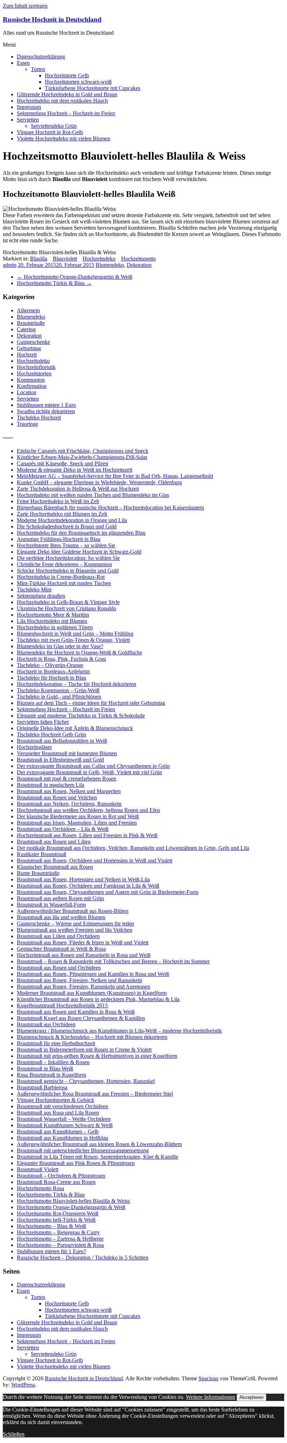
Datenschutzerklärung (41, 57)
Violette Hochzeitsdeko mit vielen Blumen (63, 138)
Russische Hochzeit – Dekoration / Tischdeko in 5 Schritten (82, 1258)
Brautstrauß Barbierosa (42, 1087)
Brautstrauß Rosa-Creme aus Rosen (56, 1182)
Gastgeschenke (33, 342)
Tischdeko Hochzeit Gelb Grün (51, 734)
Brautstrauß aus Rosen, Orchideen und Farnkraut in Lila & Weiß (88, 886)
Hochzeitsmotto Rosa (40, 1188)
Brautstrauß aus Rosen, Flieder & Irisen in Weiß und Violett (82, 942)
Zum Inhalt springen (25, 6)
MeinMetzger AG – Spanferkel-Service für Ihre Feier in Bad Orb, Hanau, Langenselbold (115, 476)
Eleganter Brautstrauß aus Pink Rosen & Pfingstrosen (76, 1163)
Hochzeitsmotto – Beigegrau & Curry (58, 1232)
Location (26, 392)
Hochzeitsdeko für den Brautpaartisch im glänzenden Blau (81, 533)
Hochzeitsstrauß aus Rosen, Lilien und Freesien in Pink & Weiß (87, 835)
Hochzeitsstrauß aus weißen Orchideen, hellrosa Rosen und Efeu (88, 810)
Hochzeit (27, 355)
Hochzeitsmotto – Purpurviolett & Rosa (60, 1245)
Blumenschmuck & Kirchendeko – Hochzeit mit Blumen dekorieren (92, 1037)
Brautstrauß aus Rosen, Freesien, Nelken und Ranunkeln (79, 980)
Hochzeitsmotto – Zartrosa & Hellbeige (60, 1239)
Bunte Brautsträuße (38, 873)
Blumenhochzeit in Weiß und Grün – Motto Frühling (75, 634)
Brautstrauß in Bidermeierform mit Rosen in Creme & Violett (84, 1050)
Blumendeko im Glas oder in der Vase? (60, 646)
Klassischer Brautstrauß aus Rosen (55, 867)
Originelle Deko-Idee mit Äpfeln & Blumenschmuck (75, 728)
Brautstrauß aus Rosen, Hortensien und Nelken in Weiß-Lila (83, 879)
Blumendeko (110, 265)
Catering (26, 329)
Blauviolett (65, 259)
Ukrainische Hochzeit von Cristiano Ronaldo (66, 608)
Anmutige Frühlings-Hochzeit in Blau (58, 539)
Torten (38, 69)
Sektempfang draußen (41, 596)
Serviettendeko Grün (54, 126)
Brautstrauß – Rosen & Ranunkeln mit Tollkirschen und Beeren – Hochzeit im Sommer (113, 961)
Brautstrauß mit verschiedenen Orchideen (62, 1106)
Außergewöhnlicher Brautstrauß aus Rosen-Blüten (72, 911)
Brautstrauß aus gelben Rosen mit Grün (60, 898)
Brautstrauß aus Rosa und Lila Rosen (58, 1113)
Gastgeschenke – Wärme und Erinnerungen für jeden (75, 924)
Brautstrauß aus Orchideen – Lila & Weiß (62, 829)
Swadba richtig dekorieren (46, 411)
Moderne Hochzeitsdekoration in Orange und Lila (72, 520)
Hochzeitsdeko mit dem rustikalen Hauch (62, 101)
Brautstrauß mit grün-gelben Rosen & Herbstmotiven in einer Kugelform (97, 1056)
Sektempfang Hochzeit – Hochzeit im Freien (66, 113)
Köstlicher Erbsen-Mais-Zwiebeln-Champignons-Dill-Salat (82, 457)
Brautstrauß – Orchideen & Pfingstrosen (61, 1176)
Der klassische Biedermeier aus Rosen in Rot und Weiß (78, 816)
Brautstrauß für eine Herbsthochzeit (56, 1043)
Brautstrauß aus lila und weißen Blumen (61, 917)
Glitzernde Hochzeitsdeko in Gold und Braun (67, 94)
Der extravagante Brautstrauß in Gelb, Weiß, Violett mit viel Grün (89, 772)
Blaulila (38, 259)
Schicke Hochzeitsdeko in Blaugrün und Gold (68, 571)
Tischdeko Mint (34, 589)
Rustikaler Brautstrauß (41, 854)
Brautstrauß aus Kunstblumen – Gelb (58, 1132)
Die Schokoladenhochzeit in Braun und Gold (67, 526)
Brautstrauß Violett (37, 1169)
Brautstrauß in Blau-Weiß (45, 1068)
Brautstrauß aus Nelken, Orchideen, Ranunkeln (69, 804)
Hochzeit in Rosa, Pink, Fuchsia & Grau (61, 659)
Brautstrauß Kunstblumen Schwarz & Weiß (65, 1125)
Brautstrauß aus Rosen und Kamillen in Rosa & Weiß (76, 1012)
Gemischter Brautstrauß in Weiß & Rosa (61, 949)
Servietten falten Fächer (43, 722)
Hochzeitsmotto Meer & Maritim (53, 615)
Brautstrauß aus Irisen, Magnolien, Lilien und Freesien (77, 823)
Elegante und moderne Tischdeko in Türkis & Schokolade (81, 716)
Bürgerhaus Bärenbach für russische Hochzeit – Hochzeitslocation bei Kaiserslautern (110, 508)
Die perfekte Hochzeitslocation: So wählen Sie (68, 558)
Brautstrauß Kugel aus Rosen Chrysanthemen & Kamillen (81, 1018)
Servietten (28, 120)
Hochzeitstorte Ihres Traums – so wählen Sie (66, 545)
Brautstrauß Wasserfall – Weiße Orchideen (64, 1119)
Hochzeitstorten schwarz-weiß (78, 82)
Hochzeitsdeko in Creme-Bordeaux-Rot (61, 577)
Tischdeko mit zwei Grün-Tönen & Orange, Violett (73, 640)
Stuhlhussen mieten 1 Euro (46, 405)
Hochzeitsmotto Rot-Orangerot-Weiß (57, 1213)
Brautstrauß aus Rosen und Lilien (54, 842)
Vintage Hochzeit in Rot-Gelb (50, 132)
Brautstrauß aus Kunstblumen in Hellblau (62, 1138)
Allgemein (28, 310)
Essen (23, 63)
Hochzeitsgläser (34, 747)
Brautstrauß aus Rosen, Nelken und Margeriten (69, 791)
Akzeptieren (251, 1397)
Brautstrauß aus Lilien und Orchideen (58, 936)
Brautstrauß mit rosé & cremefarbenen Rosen (66, 779)
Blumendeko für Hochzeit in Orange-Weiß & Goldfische (79, 652)
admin (9, 265)
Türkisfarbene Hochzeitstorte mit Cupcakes (92, 88)
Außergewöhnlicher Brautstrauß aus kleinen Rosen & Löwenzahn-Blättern (99, 1144)
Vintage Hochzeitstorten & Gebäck (55, 1100)
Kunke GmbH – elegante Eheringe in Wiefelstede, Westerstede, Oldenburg (99, 482)
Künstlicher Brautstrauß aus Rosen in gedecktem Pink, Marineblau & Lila (98, 999)
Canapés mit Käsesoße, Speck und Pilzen (62, 463)
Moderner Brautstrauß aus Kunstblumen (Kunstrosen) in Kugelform (92, 993)
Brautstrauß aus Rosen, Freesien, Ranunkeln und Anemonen (83, 987)
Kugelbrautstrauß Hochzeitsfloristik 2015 (62, 1005)
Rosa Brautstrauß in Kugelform (51, 1075)
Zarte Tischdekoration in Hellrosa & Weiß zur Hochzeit (78, 489)
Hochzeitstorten (34, 373)
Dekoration (139, 265)
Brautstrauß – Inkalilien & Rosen (53, 1062)
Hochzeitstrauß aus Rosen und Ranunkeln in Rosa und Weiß (83, 955)
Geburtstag (29, 348)
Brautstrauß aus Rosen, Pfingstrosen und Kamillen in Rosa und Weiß (93, 974)
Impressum (29, 107)
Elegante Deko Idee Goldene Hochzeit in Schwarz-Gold (79, 552)
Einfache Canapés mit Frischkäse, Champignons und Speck (82, 451)
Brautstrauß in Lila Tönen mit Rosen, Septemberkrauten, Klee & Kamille (97, 1157)
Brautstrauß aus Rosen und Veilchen (57, 797)
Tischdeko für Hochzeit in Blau (51, 678)
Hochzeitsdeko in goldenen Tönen (55, 627)
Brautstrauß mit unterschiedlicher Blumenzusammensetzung (83, 1150)
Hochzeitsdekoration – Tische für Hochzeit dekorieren (76, 684)
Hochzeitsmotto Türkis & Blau (54, 283)
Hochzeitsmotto (138, 259)
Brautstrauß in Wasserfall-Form (51, 905)
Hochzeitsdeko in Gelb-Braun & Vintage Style (68, 602)
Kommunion (31, 380)
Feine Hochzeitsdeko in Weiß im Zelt (58, 501)
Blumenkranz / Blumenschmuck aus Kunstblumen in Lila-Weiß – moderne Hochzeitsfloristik (119, 1031)
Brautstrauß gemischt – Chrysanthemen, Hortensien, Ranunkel (86, 1081)
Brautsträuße (31, 323)
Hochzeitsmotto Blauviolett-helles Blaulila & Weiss (73, 1201)
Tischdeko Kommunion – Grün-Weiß (58, 690)
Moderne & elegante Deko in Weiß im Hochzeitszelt (74, 470)
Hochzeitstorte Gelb (67, 75)
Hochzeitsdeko (99, 259)
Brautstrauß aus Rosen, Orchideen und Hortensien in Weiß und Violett (94, 860)
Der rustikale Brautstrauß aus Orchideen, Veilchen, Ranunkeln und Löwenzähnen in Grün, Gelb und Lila (133, 848)
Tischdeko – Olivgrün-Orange (50, 665)
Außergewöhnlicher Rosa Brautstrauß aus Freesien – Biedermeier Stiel (95, 1094)
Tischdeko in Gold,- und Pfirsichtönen (59, 697)
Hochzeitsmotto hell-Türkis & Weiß (56, 1220)
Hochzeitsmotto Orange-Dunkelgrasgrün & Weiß (74, 277)
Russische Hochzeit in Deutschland (52, 19)
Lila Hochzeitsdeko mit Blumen (52, 621)
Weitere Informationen (210, 1397)
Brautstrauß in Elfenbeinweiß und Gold (60, 760)
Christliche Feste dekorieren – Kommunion (64, 564)
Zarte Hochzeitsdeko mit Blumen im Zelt (62, 514)
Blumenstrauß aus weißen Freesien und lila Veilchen (74, 930)
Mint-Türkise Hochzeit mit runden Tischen (64, 583)
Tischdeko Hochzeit (39, 418)
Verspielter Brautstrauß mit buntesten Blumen (67, 753)
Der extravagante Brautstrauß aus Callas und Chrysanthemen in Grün (93, 766)
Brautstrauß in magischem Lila (50, 785)
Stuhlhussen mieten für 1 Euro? (51, 1251)
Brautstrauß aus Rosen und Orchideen (59, 968)
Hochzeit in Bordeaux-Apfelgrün (53, 671)
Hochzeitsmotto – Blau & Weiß (51, 1226)
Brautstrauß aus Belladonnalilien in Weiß (62, 741)
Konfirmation (32, 386)
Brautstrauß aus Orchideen (46, 1024)
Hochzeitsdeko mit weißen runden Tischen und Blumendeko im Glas (93, 495)
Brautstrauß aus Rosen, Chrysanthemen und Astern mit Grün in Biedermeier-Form (107, 892)
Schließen (13, 1434)
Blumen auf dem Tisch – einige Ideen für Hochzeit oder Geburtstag (91, 703)
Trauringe (27, 424)
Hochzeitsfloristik (36, 367)
